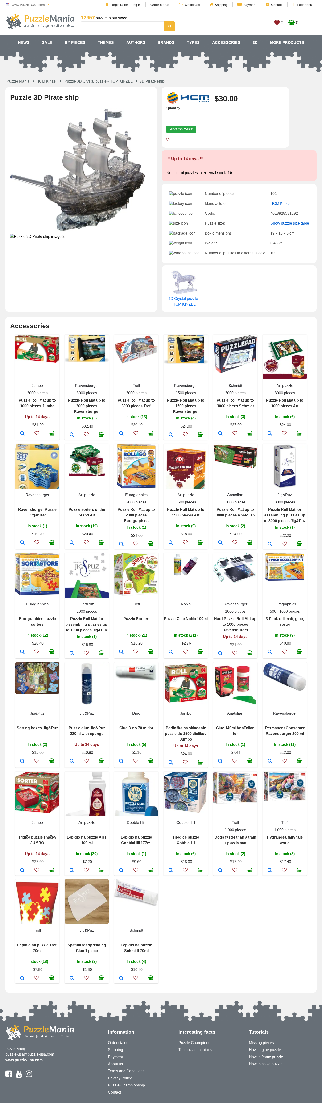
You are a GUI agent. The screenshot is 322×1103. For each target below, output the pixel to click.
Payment (249, 5)
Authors (135, 43)
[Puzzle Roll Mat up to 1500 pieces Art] (171, 543)
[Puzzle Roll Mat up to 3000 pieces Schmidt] (220, 434)
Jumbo (37, 386)
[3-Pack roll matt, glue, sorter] (270, 652)
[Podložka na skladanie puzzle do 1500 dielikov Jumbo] (171, 763)
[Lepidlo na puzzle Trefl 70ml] (22, 978)
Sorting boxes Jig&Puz (37, 728)
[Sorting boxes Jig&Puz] (22, 761)
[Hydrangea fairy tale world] (270, 871)
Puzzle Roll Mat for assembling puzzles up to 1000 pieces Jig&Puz (87, 624)
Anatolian (235, 495)
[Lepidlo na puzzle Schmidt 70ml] (121, 978)
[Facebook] (8, 1076)
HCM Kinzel (46, 81)
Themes (106, 43)
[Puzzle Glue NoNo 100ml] (171, 652)
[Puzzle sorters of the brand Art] (72, 543)
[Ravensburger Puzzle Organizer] (22, 543)
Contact (277, 5)
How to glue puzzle (265, 1050)
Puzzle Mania (18, 81)
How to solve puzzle (266, 1064)
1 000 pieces (235, 830)
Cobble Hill (136, 823)
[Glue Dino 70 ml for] (121, 761)
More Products (287, 43)
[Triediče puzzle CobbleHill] (171, 871)
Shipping (221, 5)
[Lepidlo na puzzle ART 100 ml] (72, 871)
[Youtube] (19, 1076)
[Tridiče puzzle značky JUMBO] (22, 871)
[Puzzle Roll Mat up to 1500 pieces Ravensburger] (171, 435)
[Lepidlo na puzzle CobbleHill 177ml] (121, 871)
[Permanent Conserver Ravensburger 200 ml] (270, 761)
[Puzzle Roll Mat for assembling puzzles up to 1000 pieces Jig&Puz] (72, 653)
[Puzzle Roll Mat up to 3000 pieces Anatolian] (220, 543)
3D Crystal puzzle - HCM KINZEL (184, 301)
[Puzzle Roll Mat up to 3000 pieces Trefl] (121, 434)
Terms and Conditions (126, 1071)
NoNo (186, 604)
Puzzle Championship (126, 1085)
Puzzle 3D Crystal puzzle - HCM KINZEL (98, 81)
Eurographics (136, 495)
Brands (166, 43)
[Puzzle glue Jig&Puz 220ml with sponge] (72, 761)
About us (115, 1064)
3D (255, 43)
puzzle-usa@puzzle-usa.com (29, 1054)
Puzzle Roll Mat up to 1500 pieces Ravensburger (185, 406)
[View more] (37, 361)
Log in (136, 5)
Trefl (136, 386)
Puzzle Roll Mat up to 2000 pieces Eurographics (136, 515)
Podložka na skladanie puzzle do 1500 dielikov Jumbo (185, 733)
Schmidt (235, 386)
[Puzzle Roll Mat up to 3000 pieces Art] (270, 434)
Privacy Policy (120, 1078)
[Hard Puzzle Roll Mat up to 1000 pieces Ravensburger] (220, 653)
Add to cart (181, 129)
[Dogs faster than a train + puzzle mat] (220, 871)
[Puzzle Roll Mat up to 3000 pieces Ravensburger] (72, 435)
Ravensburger (87, 386)
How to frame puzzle (266, 1057)
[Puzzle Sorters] (121, 652)
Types (193, 43)
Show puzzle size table (289, 223)
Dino (136, 713)
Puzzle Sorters (136, 619)
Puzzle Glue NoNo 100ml (186, 619)
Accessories (226, 43)
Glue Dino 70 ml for (136, 728)
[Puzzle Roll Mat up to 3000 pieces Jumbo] (22, 434)
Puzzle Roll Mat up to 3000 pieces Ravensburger (86, 406)
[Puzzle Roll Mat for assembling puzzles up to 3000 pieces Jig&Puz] (270, 544)
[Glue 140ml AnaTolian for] (220, 761)
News (23, 43)
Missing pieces (261, 1043)
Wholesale (192, 5)
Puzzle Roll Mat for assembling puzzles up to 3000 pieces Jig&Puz (285, 515)
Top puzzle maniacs (195, 1050)
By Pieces (75, 43)
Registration (120, 5)
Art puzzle (285, 386)
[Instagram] (29, 1076)
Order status (159, 5)
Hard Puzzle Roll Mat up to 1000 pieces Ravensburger (235, 624)
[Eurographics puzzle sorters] (22, 652)
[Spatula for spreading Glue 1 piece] (72, 978)
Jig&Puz (285, 495)
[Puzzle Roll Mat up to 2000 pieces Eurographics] (121, 544)
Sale (47, 43)
